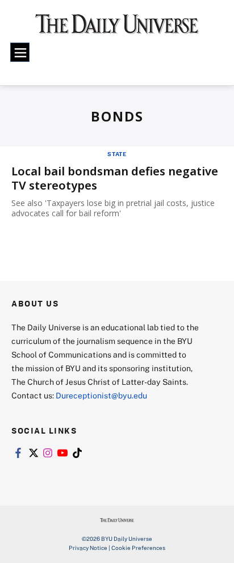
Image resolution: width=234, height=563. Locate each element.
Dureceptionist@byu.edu (101, 395)
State (117, 153)
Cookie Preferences (138, 547)
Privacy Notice (88, 547)
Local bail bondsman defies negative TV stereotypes (114, 178)
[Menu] (20, 52)
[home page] (117, 28)
